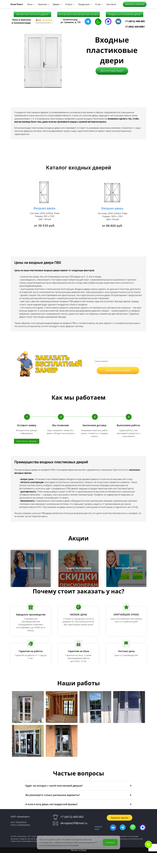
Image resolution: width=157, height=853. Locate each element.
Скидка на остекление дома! (124, 14)
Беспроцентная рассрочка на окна (78, 14)
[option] (78, 204)
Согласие (138, 377)
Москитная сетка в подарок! (32, 14)
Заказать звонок (134, 4)
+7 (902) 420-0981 (135, 26)
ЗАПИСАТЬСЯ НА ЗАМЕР (118, 370)
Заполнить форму (26, 441)
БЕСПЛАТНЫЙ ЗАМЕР (112, 71)
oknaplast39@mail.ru (73, 823)
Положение (125, 377)
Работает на (78, 850)
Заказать (30, 576)
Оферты (118, 380)
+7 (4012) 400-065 (135, 21)
